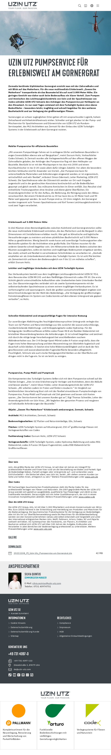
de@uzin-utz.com (22, 669)
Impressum (65, 627)
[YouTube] (14, 675)
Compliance (65, 623)
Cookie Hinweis (18, 623)
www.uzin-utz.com (43, 529)
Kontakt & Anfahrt (20, 613)
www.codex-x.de (87, 497)
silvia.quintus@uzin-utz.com (46, 583)
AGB (61, 632)
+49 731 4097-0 (18, 654)
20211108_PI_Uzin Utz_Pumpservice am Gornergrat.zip (43, 553)
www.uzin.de (91, 477)
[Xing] (18, 675)
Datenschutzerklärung (21, 627)
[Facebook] (31, 675)
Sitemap (15, 636)
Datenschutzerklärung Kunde (25, 632)
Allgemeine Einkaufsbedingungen (75, 636)
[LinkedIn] (23, 675)
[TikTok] (10, 675)
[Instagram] (27, 675)
